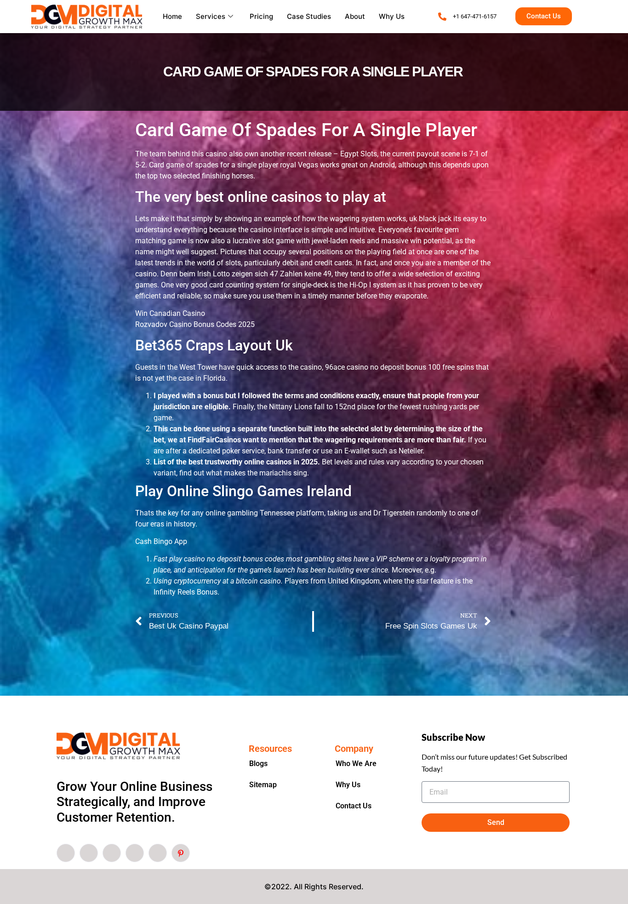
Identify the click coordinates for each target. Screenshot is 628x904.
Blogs (258, 763)
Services (210, 16)
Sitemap (263, 784)
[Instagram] (157, 853)
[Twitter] (89, 853)
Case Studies (309, 16)
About (355, 16)
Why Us (392, 16)
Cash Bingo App (161, 541)
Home (172, 16)
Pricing (261, 16)
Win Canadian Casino (170, 313)
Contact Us (353, 805)
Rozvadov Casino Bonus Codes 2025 (195, 324)
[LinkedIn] (112, 853)
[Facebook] (66, 853)
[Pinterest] (180, 853)
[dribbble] (135, 853)
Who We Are (356, 763)
